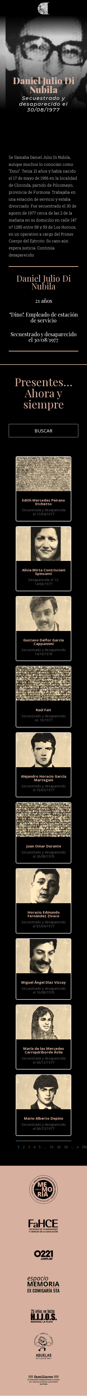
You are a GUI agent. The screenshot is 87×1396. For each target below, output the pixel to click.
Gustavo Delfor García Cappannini (43, 642)
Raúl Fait (43, 709)
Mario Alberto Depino (43, 1118)
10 (51, 1147)
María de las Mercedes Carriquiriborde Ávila (43, 1050)
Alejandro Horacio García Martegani (43, 778)
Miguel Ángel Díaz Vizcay (43, 982)
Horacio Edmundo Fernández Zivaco (44, 914)
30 (66, 1147)
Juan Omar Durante (43, 846)
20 (59, 1147)
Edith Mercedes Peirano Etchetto (43, 502)
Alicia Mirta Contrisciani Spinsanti (43, 571)
